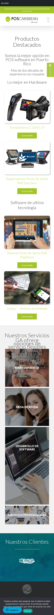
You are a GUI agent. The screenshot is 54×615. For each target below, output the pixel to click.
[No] (50, 606)
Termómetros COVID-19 (27, 127)
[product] (27, 217)
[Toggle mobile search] (48, 21)
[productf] (27, 273)
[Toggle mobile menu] (48, 18)
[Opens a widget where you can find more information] (12, 610)
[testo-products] (27, 92)
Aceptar (27, 611)
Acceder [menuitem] (5, 3)
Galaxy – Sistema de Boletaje (27, 308)
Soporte (50, 71)
